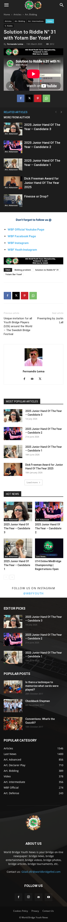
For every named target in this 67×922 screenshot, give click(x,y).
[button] (6, 5)
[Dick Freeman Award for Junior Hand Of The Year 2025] (13, 182)
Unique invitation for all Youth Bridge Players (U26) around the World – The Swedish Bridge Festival (18, 326)
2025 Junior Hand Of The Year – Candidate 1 (17, 565)
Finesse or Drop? (36, 196)
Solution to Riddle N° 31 (47, 269)
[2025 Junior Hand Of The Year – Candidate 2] (13, 147)
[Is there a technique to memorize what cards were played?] (13, 686)
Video (49, 21)
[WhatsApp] (46, 98)
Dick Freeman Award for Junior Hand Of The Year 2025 (41, 183)
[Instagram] (28, 897)
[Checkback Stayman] (13, 705)
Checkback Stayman (37, 701)
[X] (29, 98)
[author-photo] (33, 366)
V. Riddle (9, 25)
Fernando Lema (15, 44)
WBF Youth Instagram (22, 249)
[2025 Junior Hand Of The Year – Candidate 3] (13, 129)
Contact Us (48, 910)
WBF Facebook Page (22, 236)
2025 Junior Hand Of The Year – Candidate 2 (48, 528)
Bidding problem (23, 269)
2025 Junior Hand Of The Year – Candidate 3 (17, 528)
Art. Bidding (31, 14)
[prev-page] (56, 112)
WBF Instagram (18, 243)
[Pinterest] (38, 98)
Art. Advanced (11, 133)
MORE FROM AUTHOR (17, 117)
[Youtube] (48, 897)
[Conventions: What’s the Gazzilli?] (13, 723)
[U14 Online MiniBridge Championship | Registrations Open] (49, 548)
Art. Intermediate (36, 21)
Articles (17, 14)
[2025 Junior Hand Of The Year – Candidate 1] (13, 164)
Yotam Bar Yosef (13, 274)
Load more (32, 482)
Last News (40, 556)
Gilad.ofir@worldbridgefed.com (40, 871)
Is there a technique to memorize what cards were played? (41, 686)
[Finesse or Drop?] (13, 200)
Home (7, 14)
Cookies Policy (20, 910)
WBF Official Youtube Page (26, 229)
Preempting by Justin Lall (50, 320)
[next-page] (61, 112)
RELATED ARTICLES (15, 112)
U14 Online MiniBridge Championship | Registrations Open (48, 565)
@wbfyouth (33, 593)
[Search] (62, 5)
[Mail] (34, 379)
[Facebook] (20, 98)
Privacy (35, 910)
